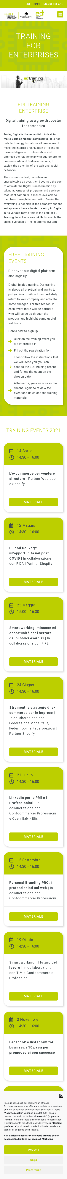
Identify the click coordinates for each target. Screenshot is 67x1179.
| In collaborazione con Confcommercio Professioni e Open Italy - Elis (32, 808)
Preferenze (33, 1170)
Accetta (33, 1149)
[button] (61, 1096)
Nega (33, 1160)
